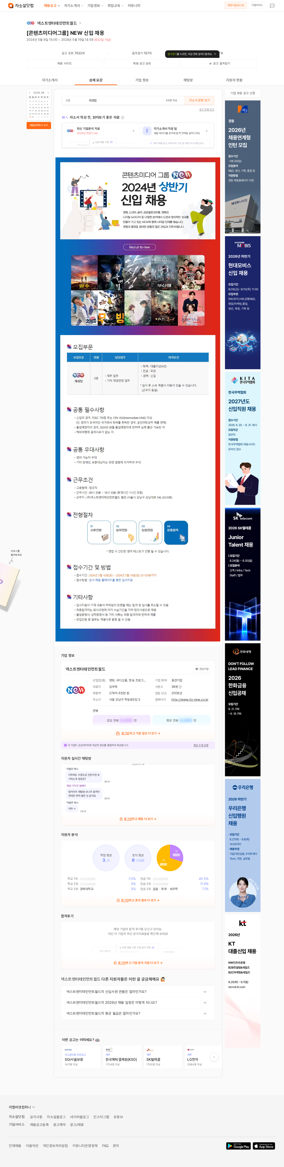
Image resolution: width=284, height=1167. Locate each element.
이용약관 (32, 1146)
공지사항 (36, 1117)
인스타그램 (101, 1117)
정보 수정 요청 (200, 745)
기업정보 (93, 6)
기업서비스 (257, 5)
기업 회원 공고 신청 (243, 93)
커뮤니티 (134, 6)
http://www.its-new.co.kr (190, 699)
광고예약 (59, 1125)
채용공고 (50, 6)
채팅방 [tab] (188, 80)
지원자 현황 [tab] (234, 80)
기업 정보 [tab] (142, 80)
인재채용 (15, 1146)
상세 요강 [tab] (96, 80)
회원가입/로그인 (236, 5)
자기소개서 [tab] (50, 80)
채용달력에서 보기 (39, 125)
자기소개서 (72, 6)
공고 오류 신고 (206, 109)
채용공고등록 (39, 1125)
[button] (101, 135)
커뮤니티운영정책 (85, 1146)
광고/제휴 (77, 1125)
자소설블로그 (56, 1117)
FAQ (105, 1146)
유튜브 (118, 1117)
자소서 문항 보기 (199, 100)
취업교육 (114, 6)
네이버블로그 (79, 1117)
